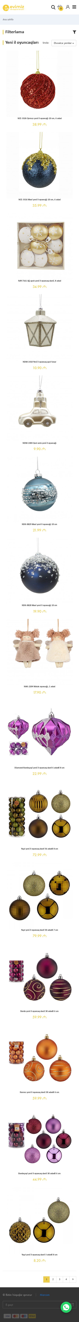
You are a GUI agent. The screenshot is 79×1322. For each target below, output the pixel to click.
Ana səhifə (8, 19)
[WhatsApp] (66, 1307)
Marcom (45, 1295)
